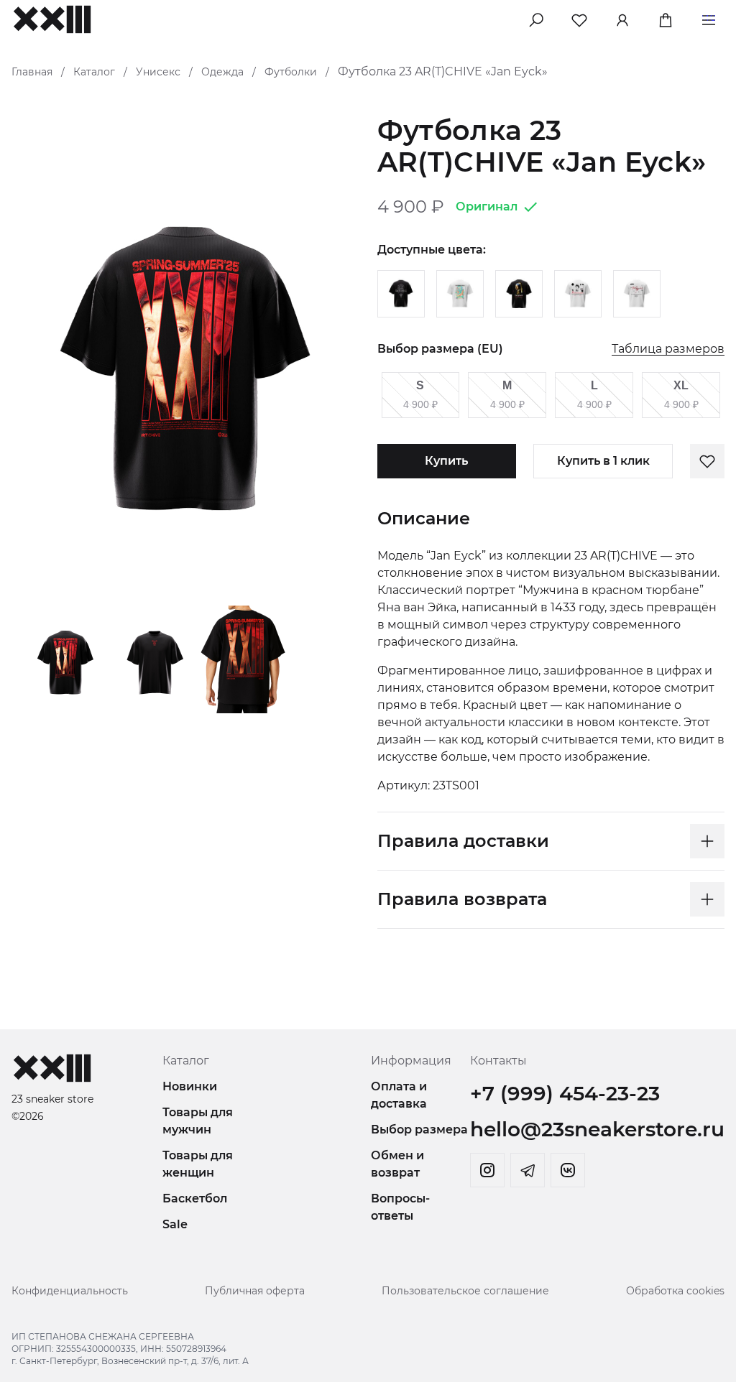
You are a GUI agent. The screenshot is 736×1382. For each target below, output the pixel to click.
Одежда (222, 71)
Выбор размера (419, 1129)
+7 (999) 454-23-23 (565, 1093)
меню (708, 17)
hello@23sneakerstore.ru (597, 1129)
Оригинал (487, 206)
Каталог (94, 71)
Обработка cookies (675, 1290)
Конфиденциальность (70, 1290)
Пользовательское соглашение (465, 1290)
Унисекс (158, 71)
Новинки (189, 1086)
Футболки (290, 71)
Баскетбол (194, 1198)
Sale (175, 1224)
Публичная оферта (255, 1290)
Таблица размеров (668, 349)
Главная (32, 71)
